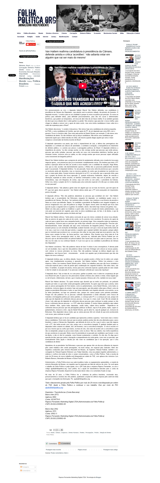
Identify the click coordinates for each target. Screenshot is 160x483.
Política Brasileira (29, 33)
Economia (97, 33)
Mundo (41, 33)
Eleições (37, 72)
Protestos (37, 84)
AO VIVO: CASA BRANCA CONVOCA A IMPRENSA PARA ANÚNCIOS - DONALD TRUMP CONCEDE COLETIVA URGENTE (133, 178)
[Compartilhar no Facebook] (62, 430)
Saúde (38, 37)
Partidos (82, 432)
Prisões (96, 432)
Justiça (53, 37)
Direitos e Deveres (52, 33)
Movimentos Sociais (110, 33)
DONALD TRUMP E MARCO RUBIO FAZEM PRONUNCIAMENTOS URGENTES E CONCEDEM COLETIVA (133, 202)
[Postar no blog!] (57, 430)
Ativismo (22, 65)
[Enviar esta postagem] (50, 429)
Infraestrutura (36, 74)
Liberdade (37, 76)
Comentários (52, 444)
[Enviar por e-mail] (54, 430)
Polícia (30, 81)
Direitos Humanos (74, 432)
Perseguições (90, 432)
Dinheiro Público (85, 33)
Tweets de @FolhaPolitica (27, 51)
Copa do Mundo (35, 65)
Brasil (28, 65)
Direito (22, 70)
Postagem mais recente (53, 450)
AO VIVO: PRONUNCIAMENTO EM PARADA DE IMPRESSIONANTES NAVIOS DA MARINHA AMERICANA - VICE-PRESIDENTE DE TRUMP (132, 261)
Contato (74, 37)
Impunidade (25, 74)
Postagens (25, 467)
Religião (30, 37)
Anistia (53, 432)
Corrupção (73, 33)
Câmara (58, 432)
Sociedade (20, 37)
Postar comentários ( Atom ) (59, 453)
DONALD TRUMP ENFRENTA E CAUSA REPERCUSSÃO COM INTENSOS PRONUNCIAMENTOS (132, 48)
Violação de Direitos (105, 432)
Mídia (122, 33)
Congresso (64, 432)
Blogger (98, 477)
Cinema (64, 33)
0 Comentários (65, 443)
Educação (30, 72)
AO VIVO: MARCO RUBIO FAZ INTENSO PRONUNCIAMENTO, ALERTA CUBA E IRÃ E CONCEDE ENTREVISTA (132, 90)
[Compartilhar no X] (59, 430)
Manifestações (64, 37)
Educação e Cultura (133, 33)
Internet (45, 37)
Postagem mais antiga (110, 450)
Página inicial (82, 450)
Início (19, 33)
